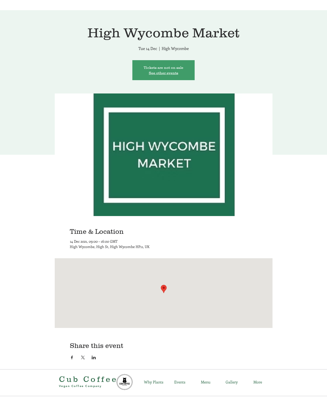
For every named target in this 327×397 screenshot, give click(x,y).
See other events (163, 73)
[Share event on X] (83, 357)
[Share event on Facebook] (72, 357)
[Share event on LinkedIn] (94, 357)
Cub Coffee (88, 379)
